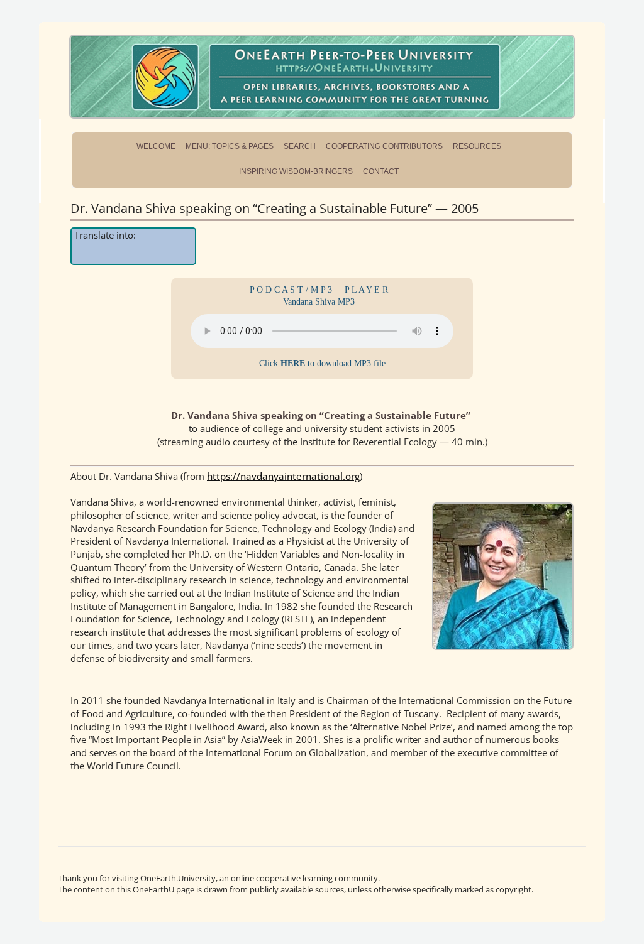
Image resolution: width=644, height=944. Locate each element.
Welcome (155, 146)
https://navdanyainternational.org (283, 476)
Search (300, 146)
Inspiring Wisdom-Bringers (296, 171)
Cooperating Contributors (384, 146)
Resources (477, 146)
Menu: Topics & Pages (230, 146)
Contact (381, 171)
